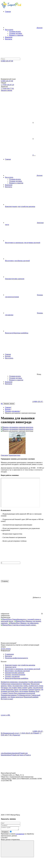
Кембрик (32, 691)
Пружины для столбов (9, 687)
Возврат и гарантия (16, 380)
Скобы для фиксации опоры (33, 686)
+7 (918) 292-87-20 (7, 85)
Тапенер (31, 689)
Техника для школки (12, 411)
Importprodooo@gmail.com (10, 755)
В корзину (5, 581)
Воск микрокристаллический (24, 693)
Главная (8, 354)
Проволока (9, 689)
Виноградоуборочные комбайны (16, 333)
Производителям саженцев (14, 279)
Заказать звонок (6, 90)
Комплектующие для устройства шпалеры (20, 206)
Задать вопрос (6, 649)
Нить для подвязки (21, 691)
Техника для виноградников (15, 674)
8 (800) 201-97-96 (7, 61)
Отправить (5, 832)
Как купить (9, 29)
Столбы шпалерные (35, 682)
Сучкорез (4, 693)
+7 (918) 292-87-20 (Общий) (29, 733)
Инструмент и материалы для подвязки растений (22, 242)
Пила (37, 691)
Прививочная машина (9, 695)
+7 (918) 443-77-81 (7, 88)
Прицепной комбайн (31, 697)
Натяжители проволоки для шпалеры (14, 682)
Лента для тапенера (21, 689)
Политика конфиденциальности (16, 658)
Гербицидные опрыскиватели (11, 684)
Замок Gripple (22, 687)
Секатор (11, 693)
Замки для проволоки (15, 686)
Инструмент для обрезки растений (17, 261)
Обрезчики (26, 684)
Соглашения (19, 834)
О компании (9, 654)
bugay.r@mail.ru (25, 755)
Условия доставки (15, 378)
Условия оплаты (15, 376)
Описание (4, 455)
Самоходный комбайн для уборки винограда (20, 696)
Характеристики (14, 455)
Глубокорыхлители (24, 695)
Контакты (8, 384)
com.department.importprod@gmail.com (14, 753)
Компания (8, 382)
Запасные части (10, 667)
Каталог (8, 356)
